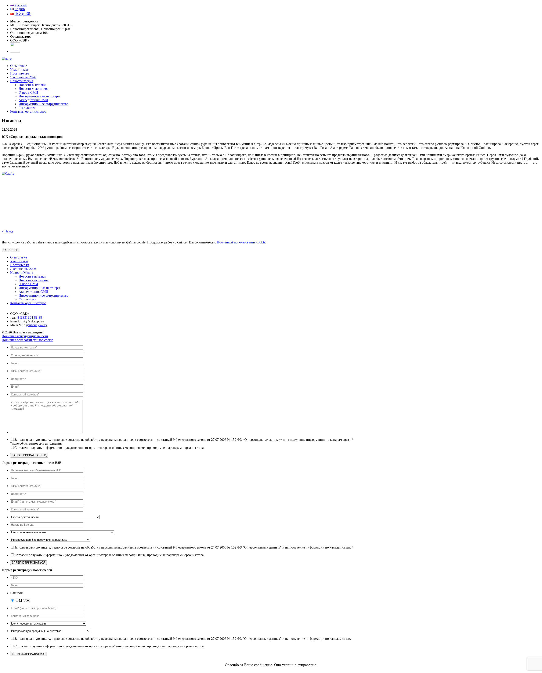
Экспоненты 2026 (23, 77)
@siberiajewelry (36, 325)
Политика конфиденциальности (25, 336)
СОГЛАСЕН (10, 250)
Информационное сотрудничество (43, 104)
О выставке (18, 66)
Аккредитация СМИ (33, 100)
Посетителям (19, 73)
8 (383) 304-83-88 (29, 317)
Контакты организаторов (28, 111)
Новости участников (33, 88)
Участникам (19, 69)
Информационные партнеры (39, 96)
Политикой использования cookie (241, 242)
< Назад (7, 231)
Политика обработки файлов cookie (27, 340)
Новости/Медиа (21, 81)
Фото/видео (27, 107)
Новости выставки (32, 85)
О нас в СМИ (28, 92)
